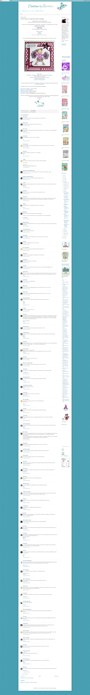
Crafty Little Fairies (66, 304)
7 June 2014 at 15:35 (26, 641)
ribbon (64, 370)
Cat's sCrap (25, 569)
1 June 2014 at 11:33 (26, 200)
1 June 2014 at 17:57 (26, 323)
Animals (64, 286)
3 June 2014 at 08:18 (26, 566)
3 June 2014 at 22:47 (26, 575)
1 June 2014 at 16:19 (26, 282)
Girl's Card (64, 332)
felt (63, 327)
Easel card (64, 322)
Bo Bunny (64, 291)
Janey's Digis (65, 336)
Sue (23, 265)
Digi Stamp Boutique (64, 318)
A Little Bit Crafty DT (26, 112)
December (65, 182)
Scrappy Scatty (25, 650)
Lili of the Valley (65, 343)
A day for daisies (65, 282)
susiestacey (25, 326)
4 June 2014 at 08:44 (26, 582)
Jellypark (39, 32)
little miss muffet (65, 345)
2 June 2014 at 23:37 (26, 557)
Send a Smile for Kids (25, 92)
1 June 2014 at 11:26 (26, 187)
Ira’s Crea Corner (26, 146)
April (64, 230)
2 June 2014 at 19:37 (26, 522)
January (65, 234)
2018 (64, 175)
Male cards (64, 347)
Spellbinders (65, 380)
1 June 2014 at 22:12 (26, 412)
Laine (24, 151)
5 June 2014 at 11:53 (26, 620)
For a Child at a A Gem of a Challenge (66, 197)
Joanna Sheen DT (66, 337)
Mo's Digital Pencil (33, 112)
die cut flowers (65, 312)
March (65, 231)
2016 (64, 178)
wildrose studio (65, 399)
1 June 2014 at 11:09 (26, 179)
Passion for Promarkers (65, 360)
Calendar (66, 446)
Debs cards (25, 399)
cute (63, 309)
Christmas (64, 300)
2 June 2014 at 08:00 (26, 495)
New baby (64, 353)
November (66, 184)
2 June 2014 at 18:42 (26, 516)
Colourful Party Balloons (66, 204)
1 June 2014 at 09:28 (26, 125)
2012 (64, 238)
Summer (64, 388)
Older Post (56, 676)
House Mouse (65, 335)
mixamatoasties (25, 601)
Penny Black (65, 362)
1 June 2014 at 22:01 (26, 396)
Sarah (24, 190)
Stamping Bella (65, 384)
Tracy (24, 644)
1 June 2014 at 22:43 (26, 428)
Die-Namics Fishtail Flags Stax (39, 79)
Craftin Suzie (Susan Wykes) (28, 170)
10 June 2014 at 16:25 (26, 655)
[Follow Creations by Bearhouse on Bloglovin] (66, 57)
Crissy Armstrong (66, 307)
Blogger (55, 688)
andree (24, 235)
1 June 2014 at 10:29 (26, 173)
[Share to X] (32, 110)
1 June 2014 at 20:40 (26, 365)
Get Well (64, 331)
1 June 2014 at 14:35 (26, 250)
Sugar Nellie (65, 387)
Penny (24, 468)
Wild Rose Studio (65, 397)
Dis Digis (64, 321)
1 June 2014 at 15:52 (26, 268)
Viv (23, 308)
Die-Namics (65, 313)
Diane (24, 667)
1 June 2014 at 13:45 (26, 238)
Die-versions (65, 314)
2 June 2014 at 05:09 (26, 473)
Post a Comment (25, 674)
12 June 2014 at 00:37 (26, 663)
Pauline (24, 259)
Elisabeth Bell (65, 325)
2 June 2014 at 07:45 (26, 488)
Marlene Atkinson (26, 520)
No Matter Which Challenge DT (65, 355)
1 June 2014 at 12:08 (26, 232)
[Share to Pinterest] (34, 110)
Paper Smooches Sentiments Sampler (42, 77)
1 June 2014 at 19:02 (26, 345)
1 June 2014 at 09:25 (26, 119)
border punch (65, 292)
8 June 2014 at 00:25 (26, 647)
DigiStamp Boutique (64, 320)
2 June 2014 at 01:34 (26, 465)
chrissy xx (24, 348)
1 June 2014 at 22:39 (26, 420)
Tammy (24, 443)
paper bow (64, 356)
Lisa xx (24, 116)
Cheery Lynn (65, 299)
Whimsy (64, 394)
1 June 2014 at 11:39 (26, 208)
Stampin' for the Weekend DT (65, 383)
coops (24, 593)
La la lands (64, 339)
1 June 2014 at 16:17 (26, 276)
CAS (63, 296)
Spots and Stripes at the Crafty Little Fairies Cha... (66, 211)
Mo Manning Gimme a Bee (37, 75)
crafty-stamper (25, 423)
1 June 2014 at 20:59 (26, 389)
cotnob (24, 415)
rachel (24, 341)
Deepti (24, 543)
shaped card (65, 375)
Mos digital (23, 93)
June (64, 191)
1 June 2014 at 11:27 (26, 193)
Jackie (24, 476)
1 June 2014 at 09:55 (26, 140)
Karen (24, 314)
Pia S (24, 526)
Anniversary (65, 287)
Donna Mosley (25, 377)
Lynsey (24, 392)
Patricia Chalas (25, 449)
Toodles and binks (39, 31)
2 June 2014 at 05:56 (26, 480)
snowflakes (65, 379)
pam (23, 408)
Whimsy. (64, 396)
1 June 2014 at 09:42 (26, 132)
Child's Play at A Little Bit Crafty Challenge (66, 225)
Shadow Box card (66, 373)
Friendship (64, 330)
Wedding (64, 392)
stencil (64, 386)
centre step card (65, 297)
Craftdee (24, 623)
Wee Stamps (65, 393)
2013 (64, 236)
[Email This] (31, 110)
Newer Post (23, 676)
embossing (64, 326)
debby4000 (25, 483)
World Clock (65, 455)
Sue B (24, 533)
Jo (23, 182)
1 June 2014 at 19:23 (26, 353)
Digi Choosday (25, 565)
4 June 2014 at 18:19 (26, 589)
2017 (64, 176)
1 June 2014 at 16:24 (26, 288)
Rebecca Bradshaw (26, 609)
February (65, 233)
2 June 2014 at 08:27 (26, 502)
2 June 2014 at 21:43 (26, 547)
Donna (24, 196)
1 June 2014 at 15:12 (26, 262)
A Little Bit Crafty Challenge (39, 25)
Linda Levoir (25, 630)
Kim (23, 498)
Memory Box (65, 348)
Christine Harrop (25, 491)
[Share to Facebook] (33, 110)
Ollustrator (47, 688)
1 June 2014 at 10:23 (26, 167)
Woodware (39, 33)
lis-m (24, 616)
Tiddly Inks (64, 391)
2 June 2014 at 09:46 (26, 509)
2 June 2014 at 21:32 (26, 540)
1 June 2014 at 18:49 (26, 329)
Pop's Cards (25, 247)
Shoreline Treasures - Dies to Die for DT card (66, 207)
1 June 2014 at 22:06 (26, 405)
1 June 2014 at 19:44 (26, 359)
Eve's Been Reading (26, 560)
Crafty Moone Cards (26, 385)
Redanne (24, 271)
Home (21, 14)
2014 (64, 181)
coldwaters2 (25, 332)
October (65, 185)
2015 (64, 179)
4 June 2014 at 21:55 (26, 606)
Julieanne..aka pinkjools (27, 176)
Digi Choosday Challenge (25, 88)
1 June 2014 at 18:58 (26, 338)
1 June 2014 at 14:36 (26, 256)
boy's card (64, 293)
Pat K (24, 461)
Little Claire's (23, 89)
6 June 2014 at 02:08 (26, 627)
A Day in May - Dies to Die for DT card (66, 193)
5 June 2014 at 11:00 (26, 613)
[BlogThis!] (31, 110)
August (65, 188)
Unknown (24, 144)
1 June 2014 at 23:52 (26, 439)
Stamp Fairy (65, 381)
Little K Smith (25, 637)
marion (24, 279)
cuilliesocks (25, 222)
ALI (23, 241)
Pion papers (65, 364)
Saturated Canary (66, 371)
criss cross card (65, 306)
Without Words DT (66, 400)
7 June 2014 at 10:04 (26, 634)
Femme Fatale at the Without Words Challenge (66, 221)
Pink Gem (64, 363)
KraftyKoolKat (25, 298)
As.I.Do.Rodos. (25, 229)
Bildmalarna (65, 288)
